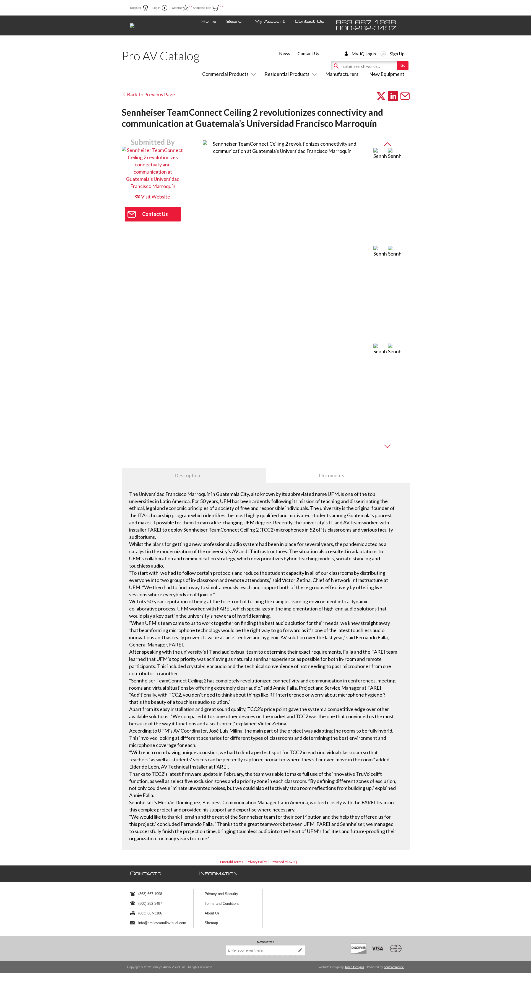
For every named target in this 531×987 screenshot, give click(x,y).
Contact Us (309, 22)
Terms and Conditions (222, 903)
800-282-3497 (366, 28)
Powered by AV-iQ (283, 862)
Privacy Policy (257, 862)
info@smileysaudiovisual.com (162, 923)
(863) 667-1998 (150, 894)
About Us (212, 913)
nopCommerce (394, 967)
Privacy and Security (221, 894)
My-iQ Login (364, 53)
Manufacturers (341, 74)
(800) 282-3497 (150, 903)
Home (208, 22)
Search (235, 22)
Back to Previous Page (150, 94)
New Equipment (386, 74)
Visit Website (155, 197)
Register (135, 7)
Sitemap (211, 923)
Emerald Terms (231, 862)
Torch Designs (354, 967)
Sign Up (397, 53)
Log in (156, 7)
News (284, 53)
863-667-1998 (366, 22)
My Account (269, 22)
